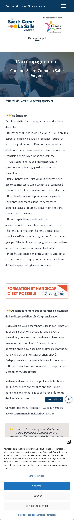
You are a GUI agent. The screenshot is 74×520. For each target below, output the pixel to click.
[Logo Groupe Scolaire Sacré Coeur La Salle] (21, 19)
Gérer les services (36, 475)
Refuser (37, 495)
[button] (68, 442)
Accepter (37, 485)
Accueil (25, 101)
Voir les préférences (37, 505)
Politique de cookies (26, 514)
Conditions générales (46, 514)
